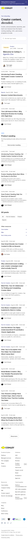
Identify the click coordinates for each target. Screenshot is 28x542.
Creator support (5, 493)
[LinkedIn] (2, 523)
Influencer (18, 458)
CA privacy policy (5, 537)
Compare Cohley (5, 487)
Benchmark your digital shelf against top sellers (12, 3)
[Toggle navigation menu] (25, 7)
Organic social (19, 470)
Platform (3, 455)
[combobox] (15, 38)
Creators (3, 466)
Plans (2, 463)
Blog (2, 505)
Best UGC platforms (20, 492)
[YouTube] (5, 523)
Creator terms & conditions (7, 535)
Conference (4, 511)
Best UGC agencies (20, 494)
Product (20, 216)
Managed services (6, 458)
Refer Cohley (4, 513)
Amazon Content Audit (20, 498)
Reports (4, 220)
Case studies (4, 485)
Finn (4, 460)
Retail (16, 472)
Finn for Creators (10, 216)
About (2, 508)
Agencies (17, 478)
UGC (16, 455)
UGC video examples (20, 489)
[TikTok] (11, 523)
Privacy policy (19, 535)
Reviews (17, 460)
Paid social (18, 467)
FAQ (2, 490)
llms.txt (6, 495)
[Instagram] (8, 523)
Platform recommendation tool (21, 485)
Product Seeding (20, 464)
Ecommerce (18, 475)
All (3, 216)
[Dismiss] (26, 2)
